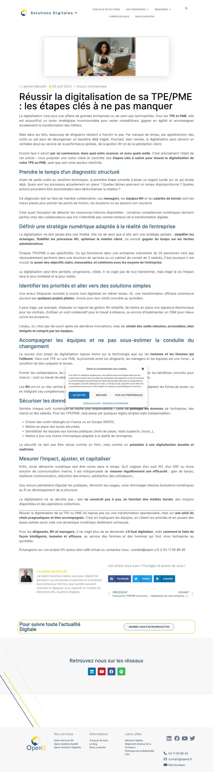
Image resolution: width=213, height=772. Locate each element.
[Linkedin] (92, 671)
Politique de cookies (92, 403)
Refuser (101, 395)
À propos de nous (99, 740)
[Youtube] (102, 671)
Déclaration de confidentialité (115, 403)
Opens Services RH (64, 740)
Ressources (161, 9)
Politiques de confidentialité (139, 751)
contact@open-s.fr (145, 550)
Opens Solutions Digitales (67, 747)
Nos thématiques (136, 9)
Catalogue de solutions (106, 9)
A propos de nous (119, 16)
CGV (127, 754)
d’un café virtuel (88, 550)
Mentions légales (134, 740)
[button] (142, 368)
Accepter (79, 395)
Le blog (93, 744)
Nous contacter (144, 16)
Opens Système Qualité (66, 744)
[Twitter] (192, 738)
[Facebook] (111, 671)
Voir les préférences (129, 395)
